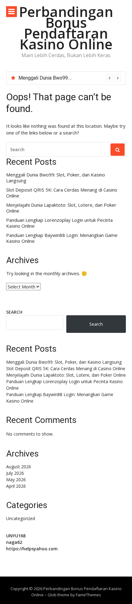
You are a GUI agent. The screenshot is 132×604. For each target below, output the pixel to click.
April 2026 (16, 486)
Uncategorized (20, 518)
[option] (69, 78)
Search (14, 312)
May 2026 (16, 479)
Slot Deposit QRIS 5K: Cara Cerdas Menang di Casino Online (61, 193)
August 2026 (18, 467)
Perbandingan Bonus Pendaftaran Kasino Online (66, 27)
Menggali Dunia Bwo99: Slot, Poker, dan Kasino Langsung (55, 178)
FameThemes (88, 595)
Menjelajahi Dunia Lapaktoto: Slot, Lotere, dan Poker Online (61, 208)
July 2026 (15, 473)
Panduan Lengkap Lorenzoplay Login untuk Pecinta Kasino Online (59, 223)
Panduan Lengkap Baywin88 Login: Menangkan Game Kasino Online (62, 238)
